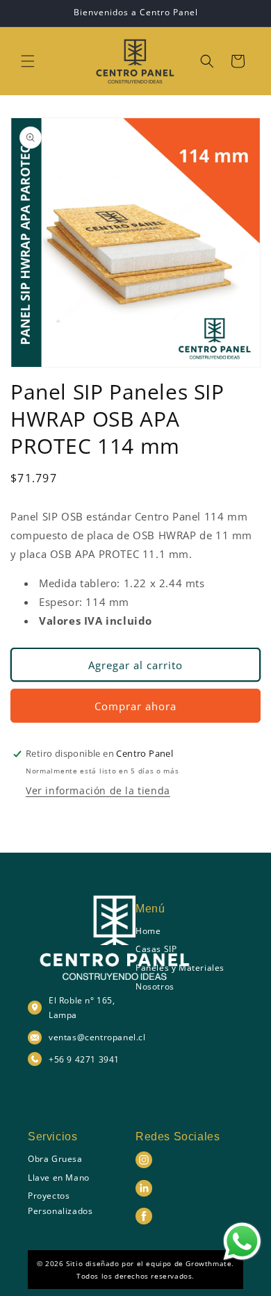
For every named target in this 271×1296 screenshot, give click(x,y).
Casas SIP (156, 949)
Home (148, 931)
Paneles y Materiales (180, 968)
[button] (28, 61)
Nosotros (155, 986)
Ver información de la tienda (98, 790)
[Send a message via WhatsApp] (242, 1241)
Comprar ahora (135, 706)
